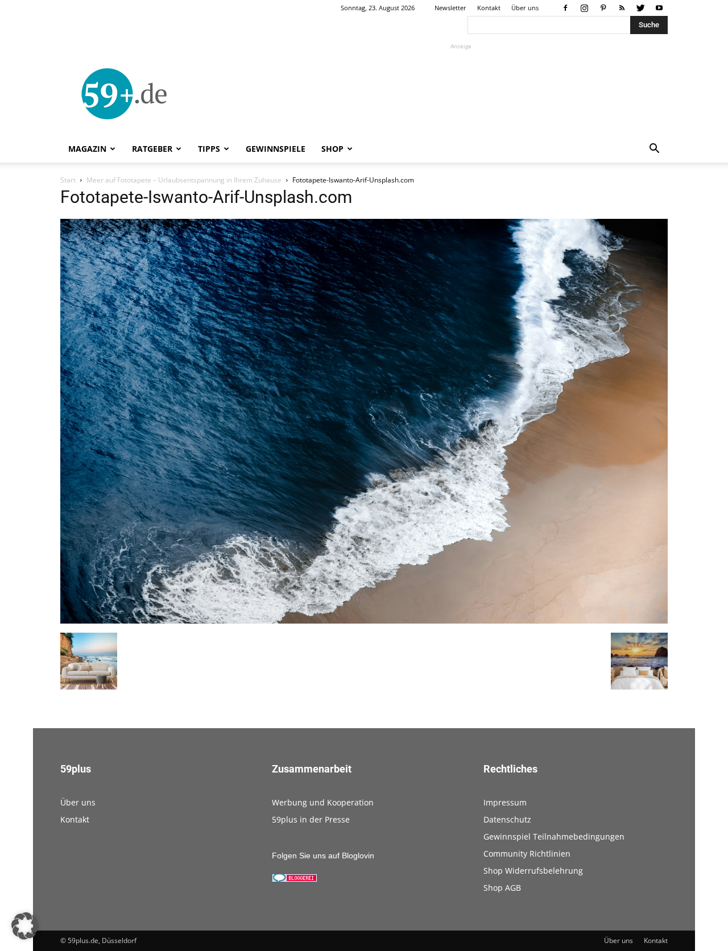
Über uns (525, 7)
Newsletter (450, 7)
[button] (654, 149)
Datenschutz (507, 819)
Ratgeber (152, 148)
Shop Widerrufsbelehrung (533, 870)
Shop (332, 148)
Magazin (87, 148)
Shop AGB (502, 887)
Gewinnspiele (275, 148)
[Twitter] (640, 8)
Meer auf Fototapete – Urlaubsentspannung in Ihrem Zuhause (184, 180)
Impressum (505, 802)
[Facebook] (565, 8)
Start (68, 180)
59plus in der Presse (311, 819)
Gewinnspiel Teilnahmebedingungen (553, 836)
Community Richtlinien (526, 853)
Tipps (209, 148)
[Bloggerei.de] (294, 879)
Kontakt (488, 7)
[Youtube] (659, 8)
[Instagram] (584, 8)
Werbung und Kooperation (323, 802)
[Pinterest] (602, 8)
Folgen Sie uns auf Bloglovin (323, 855)
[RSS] (621, 8)
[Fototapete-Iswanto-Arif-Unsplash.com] (364, 620)
